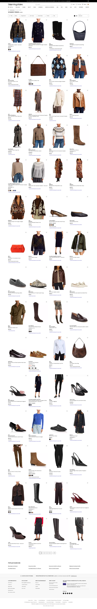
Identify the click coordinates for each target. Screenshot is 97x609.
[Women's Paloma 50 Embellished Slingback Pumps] (17, 386)
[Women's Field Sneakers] (38, 348)
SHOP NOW (64, 1)
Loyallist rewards (24, 584)
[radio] (9, 49)
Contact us (10, 584)
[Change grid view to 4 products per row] (74, 16)
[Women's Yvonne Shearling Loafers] (17, 278)
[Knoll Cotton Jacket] (79, 66)
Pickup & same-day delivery (53, 587)
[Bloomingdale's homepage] (8, 10)
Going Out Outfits (32, 566)
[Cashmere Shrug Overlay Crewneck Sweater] (58, 101)
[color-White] (51, 366)
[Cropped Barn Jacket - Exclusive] (17, 31)
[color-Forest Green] (10, 49)
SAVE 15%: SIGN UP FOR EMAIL (27, 575)
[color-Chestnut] (29, 84)
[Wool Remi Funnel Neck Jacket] (38, 136)
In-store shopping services (53, 585)
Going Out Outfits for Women (55, 566)
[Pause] (88, 1)
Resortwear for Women (13, 566)
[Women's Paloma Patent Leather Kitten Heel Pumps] (17, 348)
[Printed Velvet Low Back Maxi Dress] (79, 171)
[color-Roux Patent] (51, 439)
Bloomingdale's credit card (26, 582)
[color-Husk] (29, 475)
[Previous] (9, 30)
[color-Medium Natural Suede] (32, 512)
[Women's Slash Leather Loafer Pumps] (17, 422)
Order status (24, 586)
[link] (17, 47)
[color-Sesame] (8, 190)
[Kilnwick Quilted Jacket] (79, 243)
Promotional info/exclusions (71, 586)
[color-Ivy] (10, 512)
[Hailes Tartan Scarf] (79, 422)
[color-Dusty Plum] (13, 190)
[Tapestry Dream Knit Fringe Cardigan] (17, 207)
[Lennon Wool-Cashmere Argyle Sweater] (58, 66)
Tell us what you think (11, 592)
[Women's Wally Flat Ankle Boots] (38, 456)
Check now (78, 586)
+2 (16, 190)
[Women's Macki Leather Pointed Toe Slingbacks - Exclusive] (79, 494)
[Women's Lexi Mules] (58, 422)
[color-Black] (32, 84)
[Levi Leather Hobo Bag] (79, 348)
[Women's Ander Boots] (38, 494)
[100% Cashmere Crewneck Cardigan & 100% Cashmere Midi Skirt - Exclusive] (38, 386)
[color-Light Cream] (30, 368)
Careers (36, 586)
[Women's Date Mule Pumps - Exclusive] (17, 529)
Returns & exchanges (11, 588)
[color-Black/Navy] (29, 405)
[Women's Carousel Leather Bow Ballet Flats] (79, 278)
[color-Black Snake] (32, 475)
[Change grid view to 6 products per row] (76, 15)
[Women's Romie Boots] (79, 136)
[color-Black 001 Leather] (29, 512)
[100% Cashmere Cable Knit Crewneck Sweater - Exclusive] (17, 171)
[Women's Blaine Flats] (79, 207)
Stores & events (51, 589)
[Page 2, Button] (56, 553)
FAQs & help (10, 586)
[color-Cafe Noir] (29, 331)
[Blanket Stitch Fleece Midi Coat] (58, 171)
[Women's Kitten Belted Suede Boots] (58, 31)
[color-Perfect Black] (35, 368)
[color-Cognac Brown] (29, 368)
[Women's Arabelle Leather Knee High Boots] (58, 529)
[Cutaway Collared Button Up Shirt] (58, 348)
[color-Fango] (49, 225)
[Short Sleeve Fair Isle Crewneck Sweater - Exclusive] (58, 136)
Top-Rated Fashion (12, 568)
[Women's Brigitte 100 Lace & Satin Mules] (79, 386)
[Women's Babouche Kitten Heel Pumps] (58, 207)
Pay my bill (23, 588)
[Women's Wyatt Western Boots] (38, 313)
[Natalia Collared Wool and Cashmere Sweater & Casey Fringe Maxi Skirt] (38, 101)
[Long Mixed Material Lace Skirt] (38, 529)
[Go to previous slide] (8, 1)
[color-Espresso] (30, 475)
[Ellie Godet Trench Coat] (17, 66)
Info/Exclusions (74, 575)
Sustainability (37, 588)
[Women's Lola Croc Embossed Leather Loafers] (79, 313)
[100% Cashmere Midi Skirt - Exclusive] (58, 243)
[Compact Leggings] (58, 386)
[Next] (25, 30)
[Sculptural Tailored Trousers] (58, 456)
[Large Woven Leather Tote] (38, 66)
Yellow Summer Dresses (74, 568)
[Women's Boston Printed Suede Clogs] (38, 278)
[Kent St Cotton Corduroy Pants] (17, 456)
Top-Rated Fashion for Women (35, 568)
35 (54, 553)
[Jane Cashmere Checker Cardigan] (38, 422)
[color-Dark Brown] (30, 512)
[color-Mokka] (51, 225)
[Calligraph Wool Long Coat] (17, 136)
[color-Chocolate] (30, 84)
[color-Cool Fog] (49, 366)
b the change (37, 584)
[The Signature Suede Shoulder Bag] (79, 31)
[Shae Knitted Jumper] (38, 243)
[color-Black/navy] (30, 405)
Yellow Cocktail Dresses (54, 568)
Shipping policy (10, 590)
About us (36, 582)
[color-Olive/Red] (8, 49)
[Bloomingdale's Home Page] (15, 4)
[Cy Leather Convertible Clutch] (17, 243)
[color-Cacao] (8, 512)
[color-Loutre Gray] (34, 368)
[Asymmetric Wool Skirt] (79, 529)
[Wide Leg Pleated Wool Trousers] (58, 494)
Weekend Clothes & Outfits (74, 566)
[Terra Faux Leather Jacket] (58, 278)
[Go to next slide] (87, 1)
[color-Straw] (12, 190)
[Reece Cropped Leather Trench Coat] (17, 494)
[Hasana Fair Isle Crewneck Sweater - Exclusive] (38, 171)
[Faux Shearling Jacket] (79, 101)
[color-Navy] (32, 368)
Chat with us (10, 582)
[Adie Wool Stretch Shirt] (17, 313)
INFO (61, 1)
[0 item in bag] (88, 4)
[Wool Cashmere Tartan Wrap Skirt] (17, 101)
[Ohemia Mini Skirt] (58, 313)
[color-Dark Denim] (15, 190)
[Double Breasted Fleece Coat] (38, 207)
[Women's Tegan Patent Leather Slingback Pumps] (79, 456)
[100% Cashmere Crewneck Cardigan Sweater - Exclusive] (38, 31)
